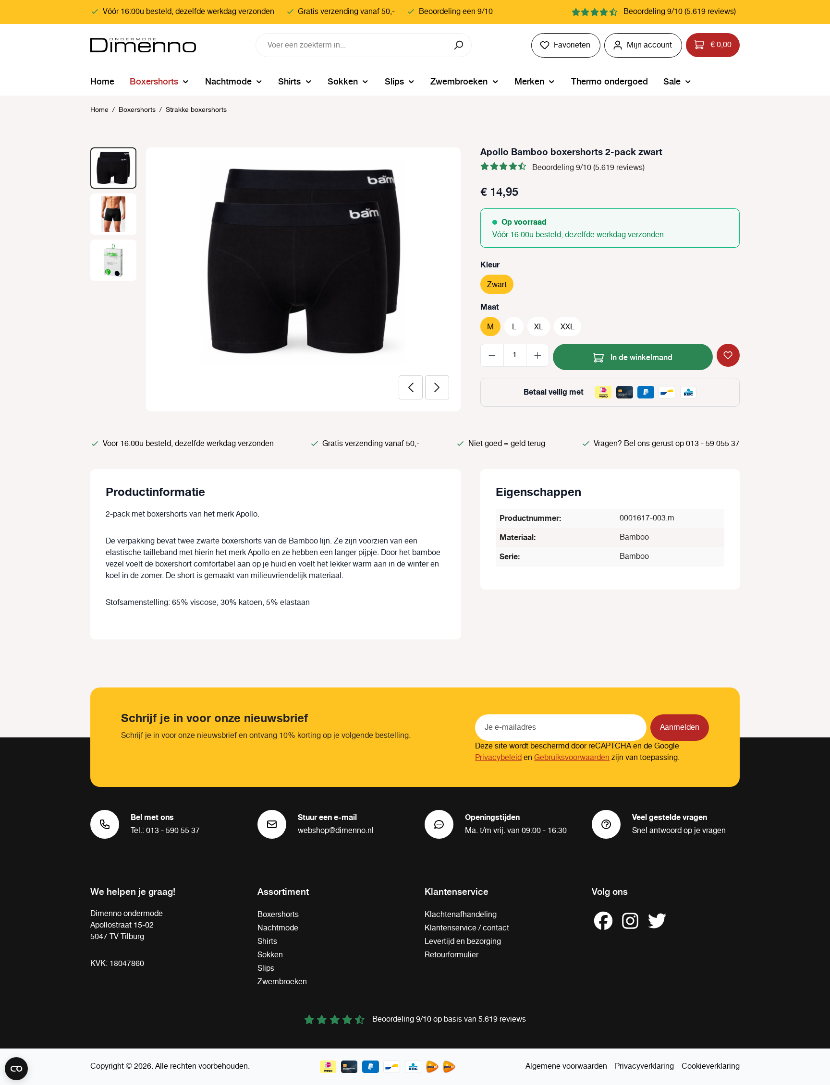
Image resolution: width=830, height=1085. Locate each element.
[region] (276, 279)
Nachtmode (277, 928)
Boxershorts (278, 915)
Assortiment (283, 891)
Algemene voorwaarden (566, 1067)
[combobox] (352, 45)
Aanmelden (679, 728)
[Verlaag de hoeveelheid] (492, 355)
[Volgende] (437, 387)
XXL (567, 327)
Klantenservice (456, 891)
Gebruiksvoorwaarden (572, 758)
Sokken (270, 955)
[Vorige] (411, 387)
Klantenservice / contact (467, 928)
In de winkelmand (640, 356)
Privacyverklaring (644, 1067)
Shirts (267, 942)
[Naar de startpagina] (143, 45)
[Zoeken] (459, 45)
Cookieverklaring (711, 1067)
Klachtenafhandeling (461, 915)
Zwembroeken (282, 982)
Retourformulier (451, 955)
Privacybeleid (498, 758)
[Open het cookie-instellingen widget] (16, 1068)
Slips (265, 969)
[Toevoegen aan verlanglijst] (728, 355)
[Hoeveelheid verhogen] (537, 355)
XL (538, 327)
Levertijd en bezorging (463, 942)
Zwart (497, 285)
